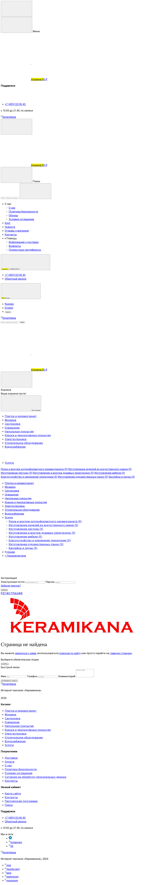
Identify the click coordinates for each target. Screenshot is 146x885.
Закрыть (8, 312)
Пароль (50, 581)
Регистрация (12, 593)
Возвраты (15, 246)
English (9, 307)
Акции (11, 551)
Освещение (11, 494)
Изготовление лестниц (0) (16, 472)
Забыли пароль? (11, 585)
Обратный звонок (15, 278)
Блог (7, 223)
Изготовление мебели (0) (109, 472)
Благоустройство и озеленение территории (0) (29, 476)
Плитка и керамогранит (19, 483)
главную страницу (121, 653)
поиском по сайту (70, 653)
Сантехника (12, 490)
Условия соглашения (21, 219)
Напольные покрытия (18, 498)
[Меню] (16, 9)
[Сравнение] (16, 353)
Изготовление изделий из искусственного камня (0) (100, 469)
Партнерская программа (21, 801)
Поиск (9, 804)
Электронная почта (13, 581)
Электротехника (15, 506)
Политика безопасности (23, 211)
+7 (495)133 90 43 (15, 104)
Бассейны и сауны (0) (122, 476)
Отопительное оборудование (22, 509)
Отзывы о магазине (17, 230)
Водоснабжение (14, 513)
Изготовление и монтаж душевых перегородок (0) (63, 472)
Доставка (11, 757)
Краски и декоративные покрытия (26, 502)
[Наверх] (16, 574)
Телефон (32, 676)
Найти (22, 322)
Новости (10, 226)
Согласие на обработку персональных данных (35, 776)
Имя (3, 676)
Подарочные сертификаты (25, 249)
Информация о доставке (24, 242)
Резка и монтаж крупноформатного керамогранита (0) (34, 469)
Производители (16, 555)
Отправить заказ (9, 680)
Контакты (11, 234)
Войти (4, 590)
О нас (12, 207)
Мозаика (10, 486)
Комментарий (66, 676)
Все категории (35, 410)
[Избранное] (46, 353)
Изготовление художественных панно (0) (83, 476)
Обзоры (13, 215)
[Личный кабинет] (16, 149)
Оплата (9, 761)
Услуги (9, 517)
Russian (6, 298)
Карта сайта (13, 793)
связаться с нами (25, 653)
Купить (5, 664)
